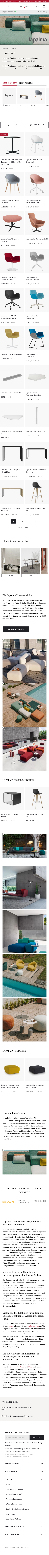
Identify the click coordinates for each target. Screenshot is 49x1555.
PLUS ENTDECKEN (16, 629)
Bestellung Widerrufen (14, 1519)
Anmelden (36, 1438)
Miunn (21, 1367)
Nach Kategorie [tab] (10, 83)
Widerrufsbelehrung (14, 1504)
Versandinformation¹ (14, 1494)
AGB (8, 1484)
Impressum (10, 1514)
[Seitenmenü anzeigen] (4, 6)
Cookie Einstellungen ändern (17, 1509)
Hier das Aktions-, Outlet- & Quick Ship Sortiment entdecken (24, 1)
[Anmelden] (37, 6)
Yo (17, 1367)
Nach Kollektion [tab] (26, 83)
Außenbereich (33, 1326)
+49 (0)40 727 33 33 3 (8, 11)
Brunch (12, 1367)
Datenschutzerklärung (14, 1489)
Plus (30, 1367)
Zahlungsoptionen (14, 1527)
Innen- (11, 1326)
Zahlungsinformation (14, 1499)
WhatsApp (41, 11)
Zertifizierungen (13, 1535)
